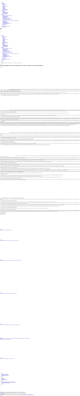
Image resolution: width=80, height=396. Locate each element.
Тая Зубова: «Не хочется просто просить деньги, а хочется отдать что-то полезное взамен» (10, 324)
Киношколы (4, 8)
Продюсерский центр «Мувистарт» (5, 375)
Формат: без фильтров (5, 9)
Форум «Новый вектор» (5, 16)
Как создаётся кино (5, 21)
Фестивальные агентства (5, 12)
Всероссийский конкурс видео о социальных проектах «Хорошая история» (11, 20)
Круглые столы (4, 24)
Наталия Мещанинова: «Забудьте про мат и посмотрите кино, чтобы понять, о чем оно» (9, 240)
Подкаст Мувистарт (5, 4)
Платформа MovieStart (4, 26)
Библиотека (4, 41)
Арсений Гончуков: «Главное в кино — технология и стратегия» (7, 358)
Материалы (3, 3)
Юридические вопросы (5, 6)
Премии (3, 5)
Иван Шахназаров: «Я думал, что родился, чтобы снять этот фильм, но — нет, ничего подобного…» (11, 260)
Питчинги (3, 378)
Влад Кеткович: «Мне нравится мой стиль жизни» (5, 339)
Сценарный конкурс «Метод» (6, 51)
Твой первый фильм (5, 55)
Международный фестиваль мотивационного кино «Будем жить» (9, 382)
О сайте (3, 25)
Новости (2, 2)
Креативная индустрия (5, 46)
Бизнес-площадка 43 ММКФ (6, 22)
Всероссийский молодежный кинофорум (7, 23)
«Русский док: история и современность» (7, 18)
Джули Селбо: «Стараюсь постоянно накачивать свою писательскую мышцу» (8, 293)
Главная (2, 60)
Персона (4, 36)
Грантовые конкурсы (5, 13)
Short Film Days (4, 50)
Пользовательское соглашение (5, 374)
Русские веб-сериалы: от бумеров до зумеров (7, 19)
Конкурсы (4, 7)
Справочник (3, 10)
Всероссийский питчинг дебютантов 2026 (7, 15)
